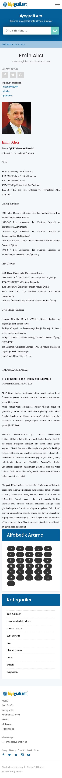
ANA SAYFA (7, 44)
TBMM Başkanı (15, 628)
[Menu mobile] (57, 5)
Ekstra (5, 719)
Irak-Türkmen (14, 614)
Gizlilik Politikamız (36, 767)
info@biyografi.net (16, 741)
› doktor (6, 91)
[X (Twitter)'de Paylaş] (13, 75)
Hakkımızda (8, 728)
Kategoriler (8, 710)
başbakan (12, 672)
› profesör (7, 95)
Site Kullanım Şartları (12, 767)
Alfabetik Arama (11, 714)
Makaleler (7, 724)
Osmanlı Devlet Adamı (19, 621)
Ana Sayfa (7, 705)
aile (9, 643)
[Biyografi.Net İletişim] (15, 693)
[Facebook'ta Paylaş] (5, 75)
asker (10, 657)
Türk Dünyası (13, 635)
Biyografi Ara (15, 4)
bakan (10, 664)
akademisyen (14, 650)
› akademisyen (10, 86)
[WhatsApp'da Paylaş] (20, 75)
